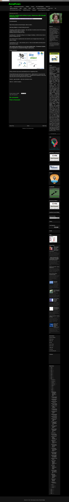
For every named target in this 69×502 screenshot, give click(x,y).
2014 (51, 489)
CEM (58, 81)
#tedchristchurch (52, 71)
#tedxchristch (57, 72)
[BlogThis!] (22, 93)
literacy (58, 102)
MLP (58, 106)
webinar (54, 129)
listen (55, 102)
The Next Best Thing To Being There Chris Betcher (54, 449)
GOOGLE (27, 6)
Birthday (56, 80)
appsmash (51, 79)
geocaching (51, 94)
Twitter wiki (51, 347)
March (52, 484)
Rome (50, 117)
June (52, 388)
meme (54, 105)
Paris (58, 109)
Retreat (55, 116)
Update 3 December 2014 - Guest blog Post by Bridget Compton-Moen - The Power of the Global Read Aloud (54, 258)
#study (55, 70)
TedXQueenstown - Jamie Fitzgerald (54, 406)
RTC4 (53, 118)
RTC (52, 117)
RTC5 (55, 118)
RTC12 (56, 117)
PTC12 (56, 113)
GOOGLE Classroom (26, 10)
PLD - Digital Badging (40, 6)
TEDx (52, 125)
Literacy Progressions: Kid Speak (44, 10)
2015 (51, 378)
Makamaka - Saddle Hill (56, 282)
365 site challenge (52, 337)
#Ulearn (58, 75)
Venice (57, 128)
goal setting (57, 94)
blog (58, 80)
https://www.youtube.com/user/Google (17, 24)
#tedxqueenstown (52, 74)
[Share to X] (23, 93)
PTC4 (50, 114)
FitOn (52, 92)
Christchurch (52, 83)
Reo (55, 8)
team (55, 124)
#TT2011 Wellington (53, 75)
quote (54, 114)
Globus (54, 94)
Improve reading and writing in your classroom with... (54, 471)
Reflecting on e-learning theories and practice (56, 308)
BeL (53, 80)
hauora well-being (52, 97)
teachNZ (53, 124)
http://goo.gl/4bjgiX (13, 27)
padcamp (51, 109)
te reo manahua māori (54, 123)
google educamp (53, 95)
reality (55, 115)
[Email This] (21, 93)
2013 (51, 490)
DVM (50, 88)
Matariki (58, 104)
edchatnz (54, 89)
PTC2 (58, 113)
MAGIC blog (51, 339)
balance (56, 79)
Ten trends (51, 126)
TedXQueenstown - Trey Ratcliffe (54, 415)
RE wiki (51, 342)
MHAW (51, 106)
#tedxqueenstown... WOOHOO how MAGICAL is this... (54, 423)
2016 (51, 377)
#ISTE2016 (57, 69)
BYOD (56, 81)
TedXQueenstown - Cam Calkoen (54, 397)
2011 (51, 493)
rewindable (57, 116)
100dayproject (56, 76)
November (53, 381)
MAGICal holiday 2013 (13, 8)
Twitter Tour (48, 6)
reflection (57, 115)
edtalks (55, 90)
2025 (51, 367)
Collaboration (53, 432)
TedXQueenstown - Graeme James (54, 412)
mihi (52, 106)
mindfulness (54, 106)
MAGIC (51, 104)
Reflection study (52, 116)
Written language (54, 130)
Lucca (56, 103)
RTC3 (50, 118)
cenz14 (54, 82)
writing (50, 130)
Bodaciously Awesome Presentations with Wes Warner (53, 476)
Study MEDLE (55, 121)
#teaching (58, 70)
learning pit (57, 101)
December (53, 379)
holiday (56, 97)
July (52, 386)
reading (52, 115)
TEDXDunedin (56, 125)
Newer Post (12, 125)
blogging (51, 81)
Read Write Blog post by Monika (54, 435)
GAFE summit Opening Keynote (53, 480)
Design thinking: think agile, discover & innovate (56, 300)
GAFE (13, 94)
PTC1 (54, 113)
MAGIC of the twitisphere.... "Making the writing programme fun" (56, 325)
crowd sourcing (52, 86)
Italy (58, 99)
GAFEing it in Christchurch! (53, 482)
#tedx (58, 71)
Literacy (32, 6)
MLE (57, 106)
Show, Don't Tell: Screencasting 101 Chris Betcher (54, 445)
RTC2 (58, 117)
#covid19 (57, 68)
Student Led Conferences (41, 8)
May (52, 389)
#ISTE (54, 69)
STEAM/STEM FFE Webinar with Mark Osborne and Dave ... (53, 394)
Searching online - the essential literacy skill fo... (54, 453)
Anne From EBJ (53, 78)
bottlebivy (54, 81)
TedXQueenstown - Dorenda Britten (54, 426)
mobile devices (57, 107)
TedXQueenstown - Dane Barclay (54, 417)
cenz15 (58, 82)
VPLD (52, 129)
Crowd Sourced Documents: (19, 6)
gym (55, 96)
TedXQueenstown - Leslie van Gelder (54, 419)
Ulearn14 (53, 128)
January (52, 487)
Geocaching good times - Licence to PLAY (56, 291)
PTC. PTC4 (51, 113)
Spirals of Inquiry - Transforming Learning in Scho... (54, 430)
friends (55, 92)
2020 (51, 371)
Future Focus (57, 92)
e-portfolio (55, 88)
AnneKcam (15, 4)
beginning (51, 80)
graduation (52, 96)
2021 (51, 370)
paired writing (55, 109)
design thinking (52, 87)
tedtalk (50, 125)
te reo (55, 122)
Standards (34, 10)
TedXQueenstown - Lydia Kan (54, 402)
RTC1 (54, 117)
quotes (57, 114)
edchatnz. (58, 89)
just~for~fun (51, 100)
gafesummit (16, 94)
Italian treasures (55, 99)
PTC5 (52, 114)
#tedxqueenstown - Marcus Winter (54, 404)
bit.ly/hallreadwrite (13, 21)
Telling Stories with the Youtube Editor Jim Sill (54, 441)
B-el (54, 79)
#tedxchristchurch (53, 73)
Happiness (57, 96)
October (52, 382)
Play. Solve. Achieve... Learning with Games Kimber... (53, 467)
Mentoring (57, 105)
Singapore (57, 119)
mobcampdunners (52, 107)
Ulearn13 (51, 128)
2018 (51, 374)
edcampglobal (51, 89)
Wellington (57, 129)
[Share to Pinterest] (25, 93)
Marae (55, 104)
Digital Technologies (56, 87)
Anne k (58, 78)
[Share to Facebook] (24, 93)
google (50, 95)
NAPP (21, 8)
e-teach (58, 88)
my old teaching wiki (53, 350)
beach (58, 79)
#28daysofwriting (53, 67)
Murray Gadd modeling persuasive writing (53, 274)
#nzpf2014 (51, 70)
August (52, 385)
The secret (55, 126)
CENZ (50, 82)
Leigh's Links (50, 8)
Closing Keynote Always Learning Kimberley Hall (54, 437)
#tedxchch (51, 72)
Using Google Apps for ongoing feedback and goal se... (53, 462)
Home (11, 6)
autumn (53, 79)
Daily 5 (56, 86)
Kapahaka (55, 100)
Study (34, 8)
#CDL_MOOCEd (52, 68)
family (50, 92)
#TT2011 (58, 74)
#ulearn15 (51, 76)
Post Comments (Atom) (30, 128)
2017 (51, 375)
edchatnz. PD (52, 90)
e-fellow (25, 8)
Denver (58, 86)
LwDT (58, 103)
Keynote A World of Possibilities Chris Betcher (54, 456)
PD (53, 111)
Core (55, 84)
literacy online (52, 103)
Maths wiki (51, 340)
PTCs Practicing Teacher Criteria (15, 10)
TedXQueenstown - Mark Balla (54, 399)
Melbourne (51, 105)
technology (57, 124)
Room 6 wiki (51, 345)
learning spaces (52, 102)
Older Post (44, 125)
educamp (57, 90)
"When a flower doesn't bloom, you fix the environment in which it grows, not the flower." (54, 249)
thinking (58, 126)
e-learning (52, 88)
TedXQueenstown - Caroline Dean (54, 409)
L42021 (54, 101)
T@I (52, 122)
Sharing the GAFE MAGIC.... (54, 459)
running (57, 118)
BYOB (30, 8)
